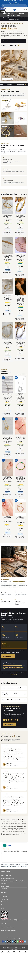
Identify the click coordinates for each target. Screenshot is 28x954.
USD (3, 8)
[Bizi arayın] (18, 941)
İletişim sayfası (9, 724)
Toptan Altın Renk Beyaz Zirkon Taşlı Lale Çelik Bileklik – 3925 (8, 519)
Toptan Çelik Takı (19, 864)
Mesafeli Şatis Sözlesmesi (7, 878)
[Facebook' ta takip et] (3, 941)
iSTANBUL (4, 920)
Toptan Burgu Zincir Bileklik (7, 297)
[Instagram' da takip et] (5, 941)
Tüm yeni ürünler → (22, 374)
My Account (4, 896)
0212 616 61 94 (10, 720)
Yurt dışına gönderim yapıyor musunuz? (10, 693)
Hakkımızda (4, 888)
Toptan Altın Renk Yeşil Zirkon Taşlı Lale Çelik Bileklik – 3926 (20, 478)
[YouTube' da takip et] (22, 941)
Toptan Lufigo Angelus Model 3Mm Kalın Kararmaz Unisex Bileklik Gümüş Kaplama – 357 (20, 299)
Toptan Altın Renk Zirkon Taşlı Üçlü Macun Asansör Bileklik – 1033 (8, 342)
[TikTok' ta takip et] (8, 941)
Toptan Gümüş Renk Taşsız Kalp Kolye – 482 (20, 256)
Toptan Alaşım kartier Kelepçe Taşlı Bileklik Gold (20, 216)
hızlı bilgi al (17, 673)
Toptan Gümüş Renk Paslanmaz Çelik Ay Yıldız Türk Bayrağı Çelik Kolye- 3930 (20, 396)
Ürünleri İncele (8, 41)
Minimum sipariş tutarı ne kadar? (12, 687)
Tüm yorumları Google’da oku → (8, 740)
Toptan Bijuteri (3, 864)
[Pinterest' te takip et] (20, 941)
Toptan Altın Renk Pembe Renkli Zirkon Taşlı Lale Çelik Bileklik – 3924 (20, 519)
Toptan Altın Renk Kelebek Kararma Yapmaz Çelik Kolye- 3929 (7, 438)
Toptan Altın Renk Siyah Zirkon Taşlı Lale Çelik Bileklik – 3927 (7, 478)
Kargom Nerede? (5, 902)
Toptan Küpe (16, 866)
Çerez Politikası (5, 886)
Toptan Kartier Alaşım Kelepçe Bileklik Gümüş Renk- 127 (8, 256)
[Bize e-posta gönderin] (15, 941)
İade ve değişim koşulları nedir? (11, 699)
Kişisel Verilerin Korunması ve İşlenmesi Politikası (13, 881)
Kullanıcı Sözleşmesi (6, 875)
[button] (14, 10)
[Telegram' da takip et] (25, 941)
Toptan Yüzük (23, 866)
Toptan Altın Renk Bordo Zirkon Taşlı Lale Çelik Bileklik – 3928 (20, 437)
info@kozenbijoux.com (19, 920)
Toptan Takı (11, 864)
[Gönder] (25, 5)
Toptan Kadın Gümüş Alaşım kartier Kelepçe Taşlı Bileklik (20, 342)
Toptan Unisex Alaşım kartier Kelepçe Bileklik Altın (7, 216)
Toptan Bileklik (8, 866)
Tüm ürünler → (23, 194)
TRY (3, 11)
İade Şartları (4, 883)
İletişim (2, 904)
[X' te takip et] (10, 941)
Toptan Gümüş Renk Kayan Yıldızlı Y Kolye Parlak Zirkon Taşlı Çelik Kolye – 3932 (7, 396)
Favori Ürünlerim (5, 899)
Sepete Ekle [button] (7, 230)
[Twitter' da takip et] (13, 941)
